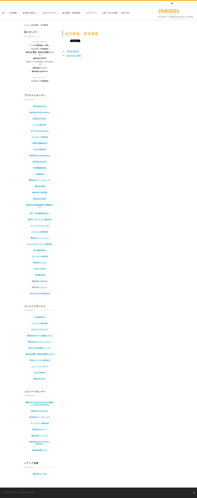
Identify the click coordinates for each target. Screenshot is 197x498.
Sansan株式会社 (39, 149)
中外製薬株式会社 (40, 168)
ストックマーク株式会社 (40, 423)
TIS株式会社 (39, 174)
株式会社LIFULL (40, 379)
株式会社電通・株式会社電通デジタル (40, 354)
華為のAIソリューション (40, 238)
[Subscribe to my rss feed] (172, 3)
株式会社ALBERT (40, 118)
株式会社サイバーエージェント (40, 342)
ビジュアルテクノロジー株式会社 (39, 244)
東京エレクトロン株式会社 (40, 360)
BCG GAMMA (39, 372)
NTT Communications (40, 131)
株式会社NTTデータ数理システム (39, 336)
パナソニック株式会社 (39, 232)
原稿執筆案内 (73, 51)
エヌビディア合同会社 (39, 137)
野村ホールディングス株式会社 (40, 219)
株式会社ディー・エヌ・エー (40, 180)
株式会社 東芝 (40, 186)
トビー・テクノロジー (39, 366)
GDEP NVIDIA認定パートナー (39, 348)
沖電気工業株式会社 (39, 143)
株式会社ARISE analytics (40, 112)
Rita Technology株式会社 (40, 293)
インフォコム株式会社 (39, 323)
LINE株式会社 (40, 275)
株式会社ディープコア (39, 435)
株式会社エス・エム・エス (40, 417)
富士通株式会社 (40, 250)
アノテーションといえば (40, 226)
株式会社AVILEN (39, 106)
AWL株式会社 (40, 317)
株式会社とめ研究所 (39, 192)
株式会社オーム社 (40, 474)
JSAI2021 (13, 492)
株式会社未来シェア (39, 450)
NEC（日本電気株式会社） (40, 213)
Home (26, 25)
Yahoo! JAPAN (40, 269)
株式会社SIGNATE (40, 162)
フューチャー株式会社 (39, 256)
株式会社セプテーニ (39, 429)
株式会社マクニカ (40, 262)
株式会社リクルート (39, 287)
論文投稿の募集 (74, 55)
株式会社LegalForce (40, 281)
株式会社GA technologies (40, 155)
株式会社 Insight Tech (39, 411)
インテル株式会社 (40, 125)
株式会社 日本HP (39, 199)
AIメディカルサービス (39, 329)
